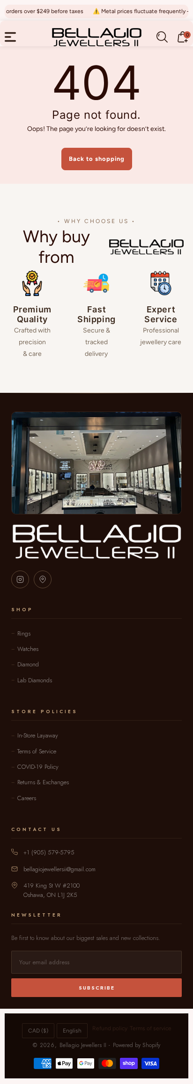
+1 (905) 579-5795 (48, 852)
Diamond (28, 664)
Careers (26, 798)
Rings (23, 633)
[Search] (162, 37)
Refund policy (109, 1028)
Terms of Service (36, 751)
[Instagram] (20, 579)
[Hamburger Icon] (10, 37)
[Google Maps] (43, 579)
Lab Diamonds (34, 680)
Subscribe (97, 987)
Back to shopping (97, 158)
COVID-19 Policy (38, 766)
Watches (27, 648)
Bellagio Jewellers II (82, 1045)
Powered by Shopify (136, 1045)
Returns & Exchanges (43, 782)
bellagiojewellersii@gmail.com (59, 869)
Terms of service (150, 1028)
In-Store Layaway (37, 735)
